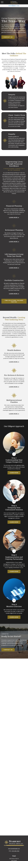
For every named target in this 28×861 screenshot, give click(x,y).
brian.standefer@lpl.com (14, 848)
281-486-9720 (15, 851)
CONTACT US (8, 37)
